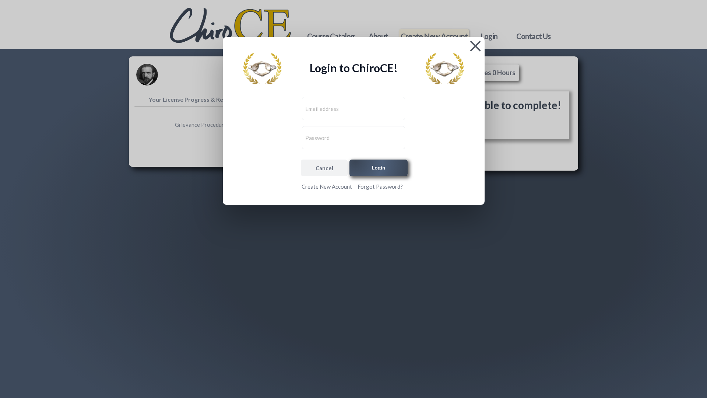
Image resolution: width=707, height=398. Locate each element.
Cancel (324, 168)
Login (378, 167)
